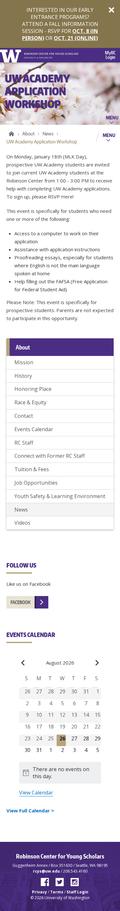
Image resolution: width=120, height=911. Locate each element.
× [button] (111, 9)
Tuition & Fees (31, 469)
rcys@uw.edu (46, 871)
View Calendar (36, 792)
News (48, 134)
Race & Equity (30, 402)
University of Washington (11, 55)
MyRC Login (110, 55)
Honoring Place (33, 388)
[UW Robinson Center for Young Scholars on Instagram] (74, 880)
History (23, 375)
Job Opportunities (36, 482)
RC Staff (23, 442)
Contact (23, 415)
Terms (56, 892)
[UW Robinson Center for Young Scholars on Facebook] (47, 880)
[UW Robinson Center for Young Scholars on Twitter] (62, 880)
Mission (23, 362)
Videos (22, 522)
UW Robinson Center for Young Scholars (10, 134)
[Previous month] (23, 662)
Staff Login (77, 892)
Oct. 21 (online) (76, 38)
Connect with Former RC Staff (49, 455)
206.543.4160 (75, 871)
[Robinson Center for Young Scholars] (51, 53)
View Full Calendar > (30, 810)
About (28, 134)
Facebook (20, 602)
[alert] (60, 773)
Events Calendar (33, 429)
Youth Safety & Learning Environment (59, 496)
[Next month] (97, 662)
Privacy (39, 892)
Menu (112, 117)
